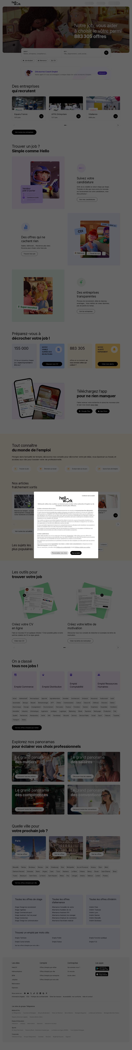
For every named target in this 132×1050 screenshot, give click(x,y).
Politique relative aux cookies (82, 547)
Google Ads (70, 535)
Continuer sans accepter (88, 495)
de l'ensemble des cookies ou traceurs (57, 512)
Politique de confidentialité (63, 547)
